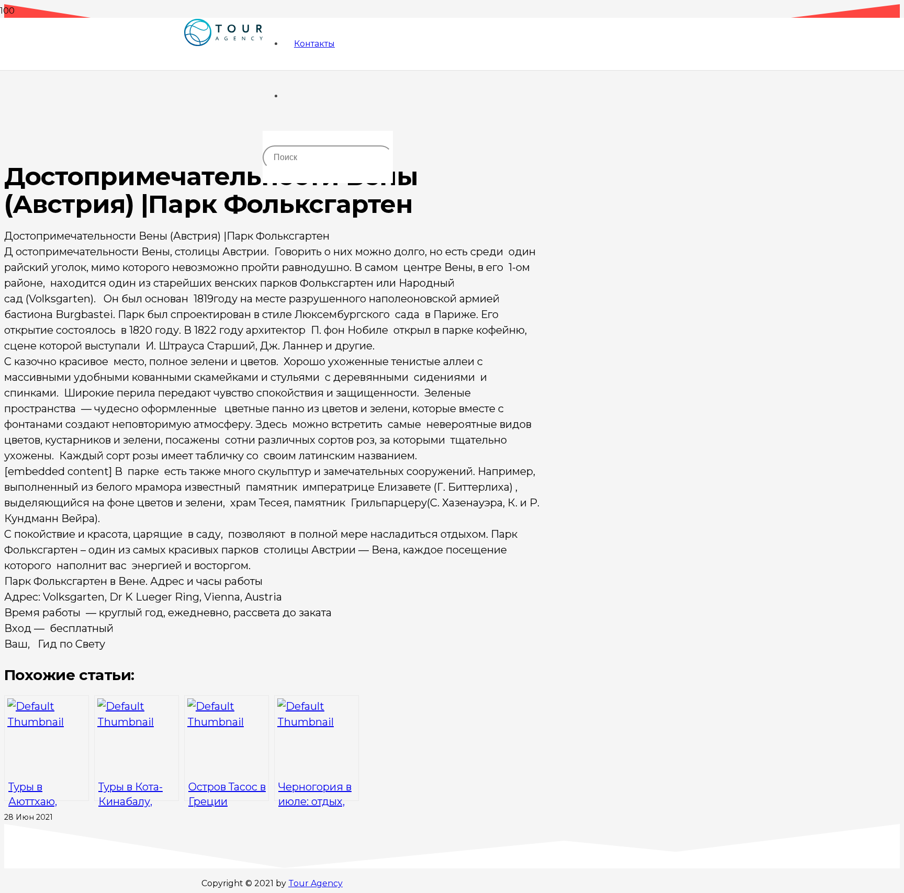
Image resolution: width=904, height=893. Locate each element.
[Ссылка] (223, 69)
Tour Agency (315, 883)
